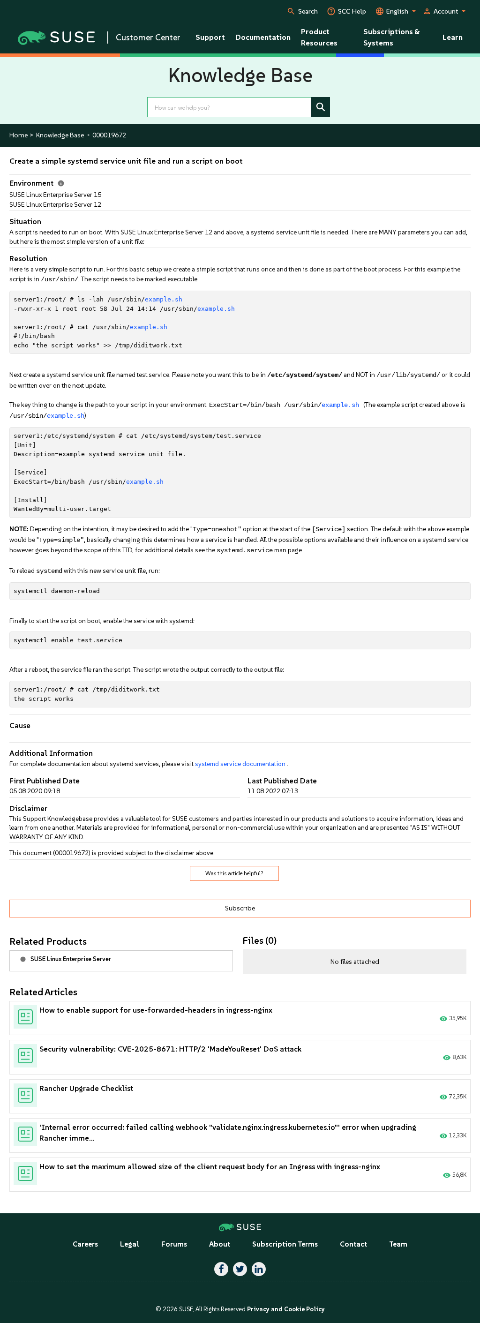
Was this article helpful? (234, 873)
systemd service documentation (240, 763)
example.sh (163, 299)
